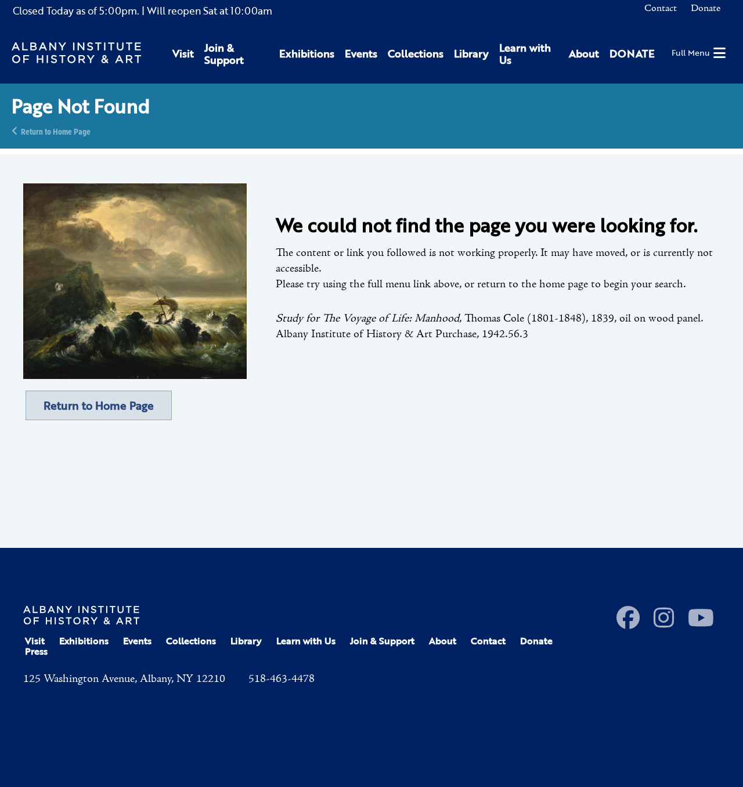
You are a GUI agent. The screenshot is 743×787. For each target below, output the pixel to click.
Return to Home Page (56, 131)
